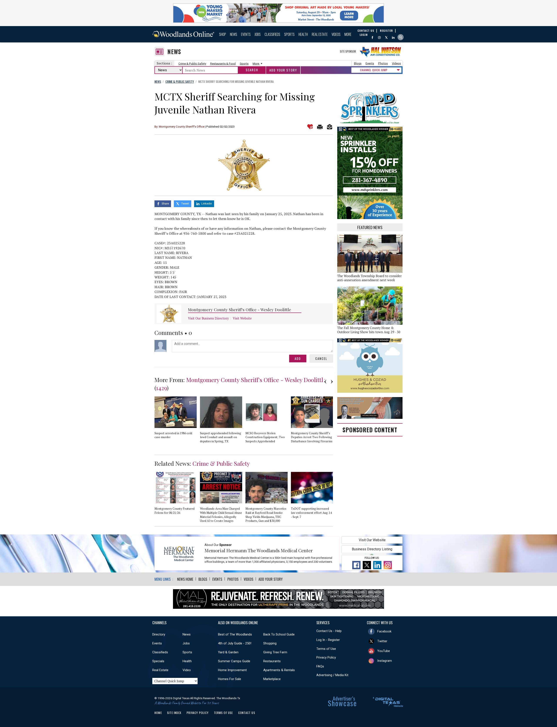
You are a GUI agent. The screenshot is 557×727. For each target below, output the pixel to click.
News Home (185, 579)
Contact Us (246, 712)
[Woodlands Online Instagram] (379, 37)
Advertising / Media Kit (332, 675)
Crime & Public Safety (192, 63)
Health (303, 34)
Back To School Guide (279, 634)
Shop (222, 34)
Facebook (384, 631)
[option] (177, 419)
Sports (289, 34)
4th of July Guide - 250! (234, 643)
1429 (161, 388)
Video (187, 670)
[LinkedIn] (393, 37)
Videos (336, 34)
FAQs (320, 666)
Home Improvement (232, 670)
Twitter (382, 641)
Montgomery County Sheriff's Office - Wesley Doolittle (239, 309)
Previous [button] (325, 381)
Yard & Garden (228, 652)
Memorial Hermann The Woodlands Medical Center (259, 550)
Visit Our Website (372, 540)
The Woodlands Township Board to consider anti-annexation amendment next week (369, 278)
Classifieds (272, 34)
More (347, 34)
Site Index (174, 712)
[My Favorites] (310, 126)
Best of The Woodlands (235, 634)
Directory (158, 634)
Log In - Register (328, 640)
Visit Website (242, 318)
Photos (383, 63)
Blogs (357, 63)
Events (246, 34)
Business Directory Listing (372, 549)
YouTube (383, 651)
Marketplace (272, 679)
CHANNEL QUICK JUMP (374, 70)
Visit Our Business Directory (208, 318)
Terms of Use (326, 649)
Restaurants (272, 661)
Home (158, 712)
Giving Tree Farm (275, 652)
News (233, 34)
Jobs (258, 34)
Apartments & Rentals (279, 670)
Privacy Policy (326, 657)
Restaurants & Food (223, 63)
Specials (158, 661)
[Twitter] (386, 37)
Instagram (384, 661)
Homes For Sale (229, 679)
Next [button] (332, 381)
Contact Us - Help (329, 631)
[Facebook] (372, 37)
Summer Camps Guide (234, 661)
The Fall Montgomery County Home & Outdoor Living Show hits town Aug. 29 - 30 (368, 330)
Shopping (270, 643)
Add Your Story (283, 70)
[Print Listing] (320, 126)
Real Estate (320, 34)
